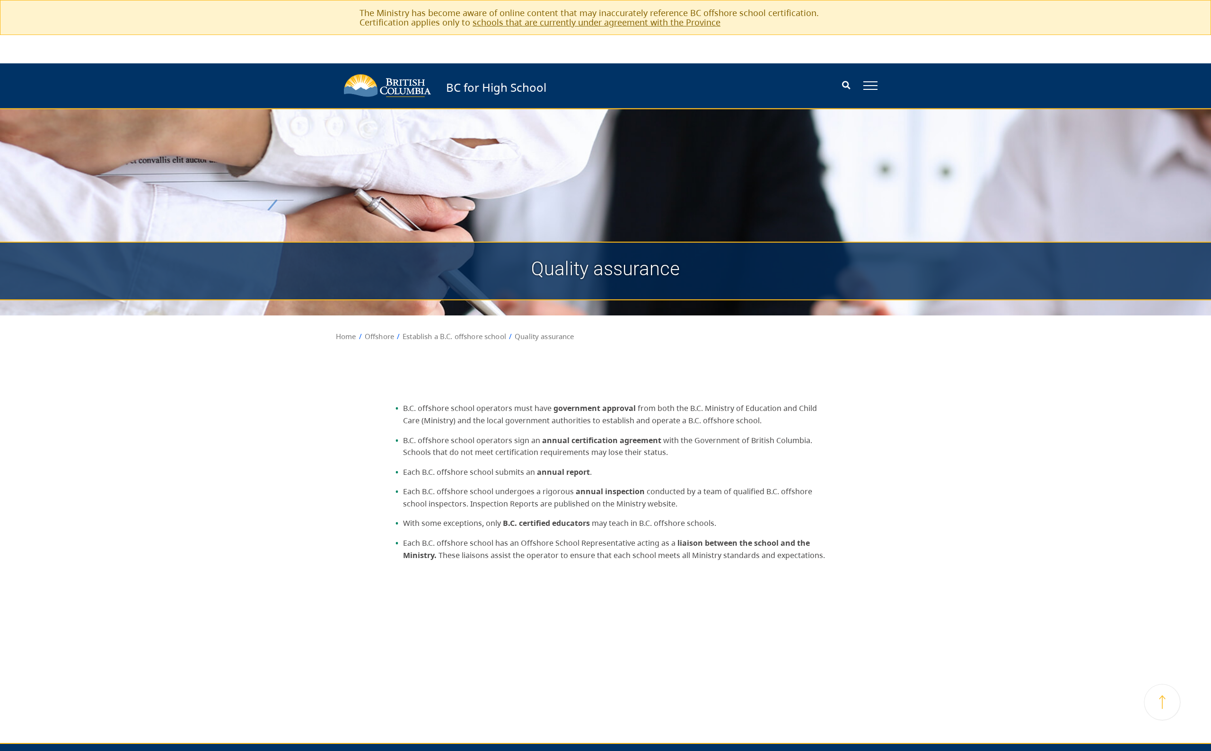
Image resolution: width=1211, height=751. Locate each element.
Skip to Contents (550, 81)
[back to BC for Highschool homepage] (387, 85)
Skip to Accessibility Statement (550, 86)
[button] (1162, 702)
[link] (864, 12)
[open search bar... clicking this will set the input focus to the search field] (846, 85)
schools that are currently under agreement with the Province (596, 22)
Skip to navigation (550, 81)
